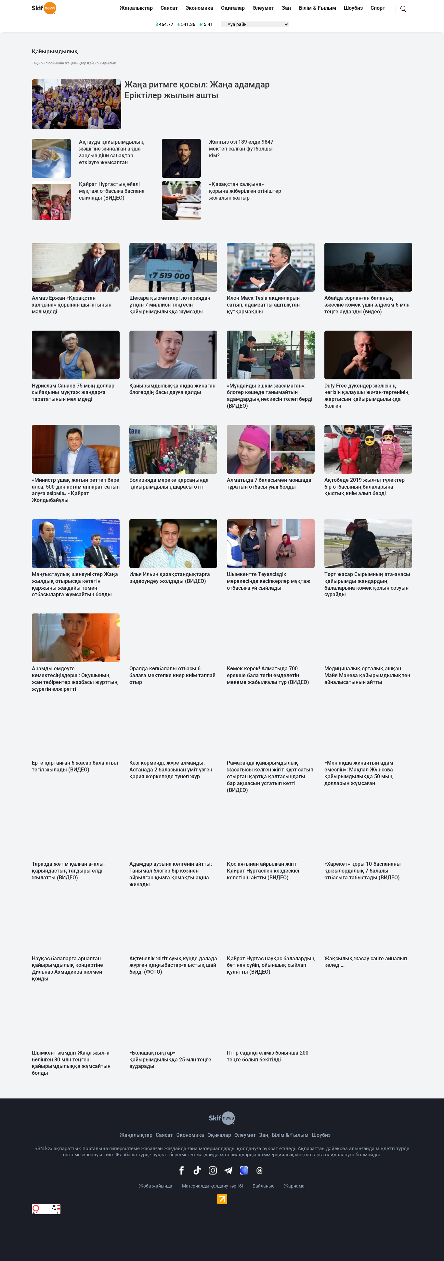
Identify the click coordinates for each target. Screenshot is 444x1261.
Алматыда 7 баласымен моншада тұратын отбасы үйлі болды (269, 483)
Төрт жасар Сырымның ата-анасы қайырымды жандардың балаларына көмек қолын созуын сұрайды (367, 584)
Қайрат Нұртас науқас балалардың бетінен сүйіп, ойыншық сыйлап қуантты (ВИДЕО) (271, 965)
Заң (286, 8)
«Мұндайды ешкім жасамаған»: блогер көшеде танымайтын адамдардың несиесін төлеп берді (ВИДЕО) (269, 396)
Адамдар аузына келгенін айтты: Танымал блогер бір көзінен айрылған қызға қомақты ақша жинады (170, 874)
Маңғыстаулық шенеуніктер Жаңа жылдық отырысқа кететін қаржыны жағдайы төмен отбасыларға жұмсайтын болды (75, 584)
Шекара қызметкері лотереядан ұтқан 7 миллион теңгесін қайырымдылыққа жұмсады (169, 305)
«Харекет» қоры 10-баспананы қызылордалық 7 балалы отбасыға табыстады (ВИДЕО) (362, 871)
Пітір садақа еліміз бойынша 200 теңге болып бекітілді (267, 1056)
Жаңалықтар (136, 8)
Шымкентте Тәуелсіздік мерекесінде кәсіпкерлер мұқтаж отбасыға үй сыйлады (268, 581)
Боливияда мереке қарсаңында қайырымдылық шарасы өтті (169, 483)
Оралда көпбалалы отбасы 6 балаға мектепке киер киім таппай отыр (172, 675)
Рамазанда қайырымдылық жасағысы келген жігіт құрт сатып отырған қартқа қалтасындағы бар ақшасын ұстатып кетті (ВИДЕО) (270, 776)
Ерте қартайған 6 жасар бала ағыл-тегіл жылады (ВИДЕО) (76, 766)
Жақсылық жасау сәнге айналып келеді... (365, 961)
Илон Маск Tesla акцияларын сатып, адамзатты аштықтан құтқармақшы (263, 305)
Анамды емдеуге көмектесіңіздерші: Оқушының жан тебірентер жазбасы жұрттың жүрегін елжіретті (75, 678)
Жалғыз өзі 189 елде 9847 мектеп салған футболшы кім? (241, 149)
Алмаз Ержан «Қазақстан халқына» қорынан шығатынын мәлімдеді (71, 305)
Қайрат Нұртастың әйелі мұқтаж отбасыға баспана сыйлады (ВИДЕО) (112, 191)
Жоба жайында (155, 1186)
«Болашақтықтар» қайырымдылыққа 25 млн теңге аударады (170, 1060)
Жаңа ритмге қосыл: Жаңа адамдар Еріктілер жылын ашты (197, 90)
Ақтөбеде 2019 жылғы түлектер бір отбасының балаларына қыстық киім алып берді (364, 487)
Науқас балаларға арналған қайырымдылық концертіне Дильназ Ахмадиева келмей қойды (67, 968)
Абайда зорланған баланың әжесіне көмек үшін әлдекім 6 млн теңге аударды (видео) (367, 305)
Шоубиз (353, 8)
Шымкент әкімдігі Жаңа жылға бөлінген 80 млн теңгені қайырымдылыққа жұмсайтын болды (71, 1063)
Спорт (378, 8)
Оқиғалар (233, 8)
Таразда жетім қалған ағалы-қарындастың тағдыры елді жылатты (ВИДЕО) (68, 871)
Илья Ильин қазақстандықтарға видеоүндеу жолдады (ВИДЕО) (169, 577)
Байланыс (263, 1186)
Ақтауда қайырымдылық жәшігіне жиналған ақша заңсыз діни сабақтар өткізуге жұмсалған (111, 152)
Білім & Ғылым (317, 8)
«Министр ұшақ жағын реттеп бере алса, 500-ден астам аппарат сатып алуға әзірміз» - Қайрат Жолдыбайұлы (76, 490)
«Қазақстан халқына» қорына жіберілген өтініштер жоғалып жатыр (245, 191)
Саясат (169, 8)
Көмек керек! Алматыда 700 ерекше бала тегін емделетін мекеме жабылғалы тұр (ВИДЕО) (268, 675)
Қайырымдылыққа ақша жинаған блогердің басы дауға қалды (172, 389)
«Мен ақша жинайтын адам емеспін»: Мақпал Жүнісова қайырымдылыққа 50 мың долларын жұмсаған (358, 773)
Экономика (199, 8)
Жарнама (294, 1186)
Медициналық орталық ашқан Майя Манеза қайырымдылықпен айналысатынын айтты (367, 675)
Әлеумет (263, 8)
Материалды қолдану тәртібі (212, 1186)
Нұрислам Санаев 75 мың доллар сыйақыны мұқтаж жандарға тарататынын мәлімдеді (73, 392)
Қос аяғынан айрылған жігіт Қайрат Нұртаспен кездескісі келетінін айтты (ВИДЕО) (263, 871)
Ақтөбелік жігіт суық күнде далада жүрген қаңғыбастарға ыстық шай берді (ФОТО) (173, 965)
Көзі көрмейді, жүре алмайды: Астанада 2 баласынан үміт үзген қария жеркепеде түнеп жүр (170, 770)
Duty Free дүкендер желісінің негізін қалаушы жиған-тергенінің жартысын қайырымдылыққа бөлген (366, 396)
